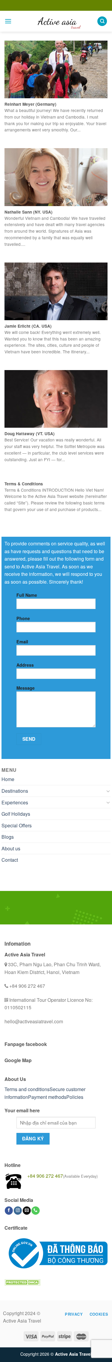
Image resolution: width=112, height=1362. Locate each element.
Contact (9, 859)
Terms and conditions (27, 1089)
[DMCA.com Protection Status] (22, 1281)
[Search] (102, 21)
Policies (74, 1096)
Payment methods (47, 1096)
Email (22, 642)
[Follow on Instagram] (18, 1210)
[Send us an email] (27, 1210)
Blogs (7, 836)
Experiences (14, 802)
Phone (23, 618)
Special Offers (16, 825)
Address (25, 665)
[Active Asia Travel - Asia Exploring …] (56, 21)
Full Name (26, 595)
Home (7, 779)
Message (25, 688)
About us (10, 848)
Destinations (14, 790)
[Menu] (8, 21)
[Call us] (35, 1210)
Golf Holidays (15, 813)
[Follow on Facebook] (9, 1210)
